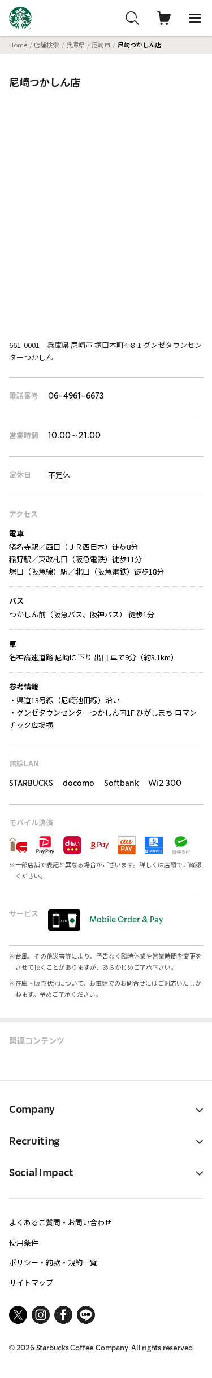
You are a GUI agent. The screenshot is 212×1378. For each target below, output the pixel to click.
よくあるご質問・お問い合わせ (60, 1222)
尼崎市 (101, 44)
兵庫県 (75, 44)
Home (18, 44)
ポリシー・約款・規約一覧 (53, 1262)
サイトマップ (31, 1282)
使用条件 (23, 1242)
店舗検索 (46, 44)
